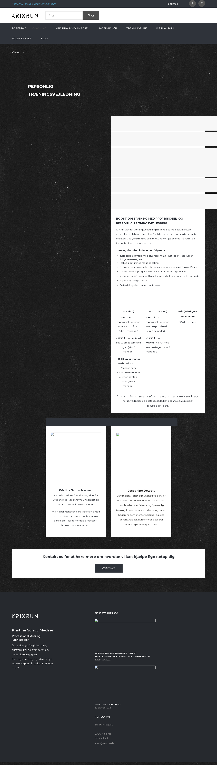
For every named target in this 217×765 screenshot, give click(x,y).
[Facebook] (192, 3)
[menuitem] (19, 28)
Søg (91, 15)
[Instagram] (201, 3)
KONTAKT (108, 568)
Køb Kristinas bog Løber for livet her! (34, 3)
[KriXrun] (25, 15)
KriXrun (16, 52)
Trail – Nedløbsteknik (108, 704)
